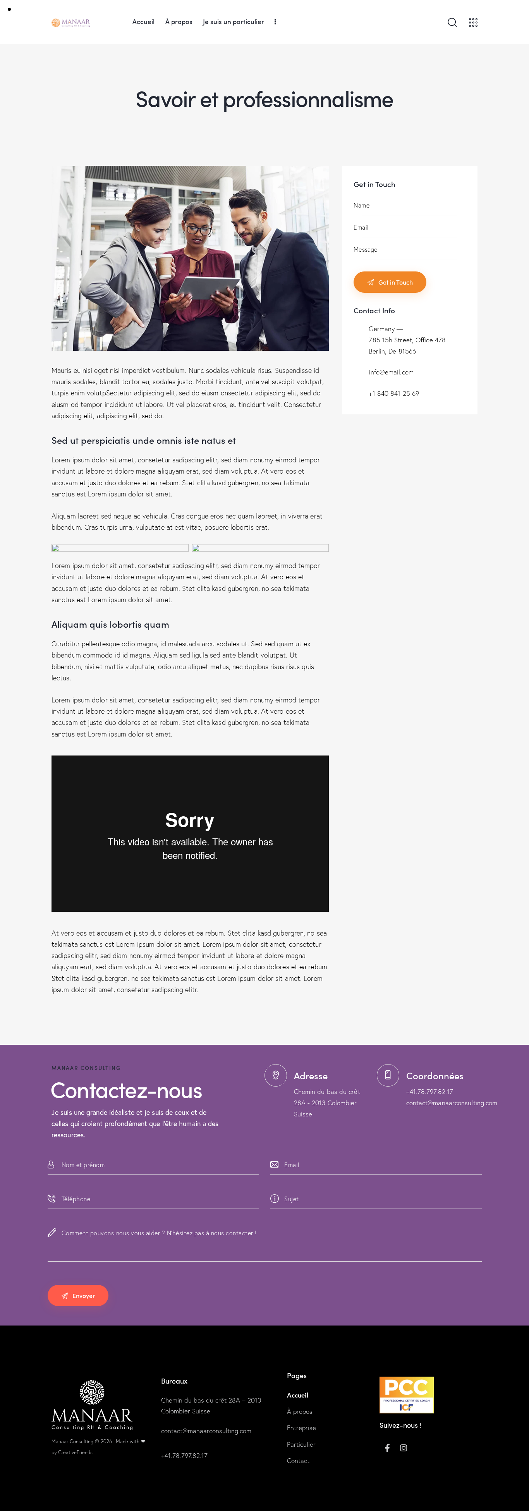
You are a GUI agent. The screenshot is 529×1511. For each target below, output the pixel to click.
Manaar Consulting (72, 1441)
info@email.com (391, 372)
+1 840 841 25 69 (394, 393)
